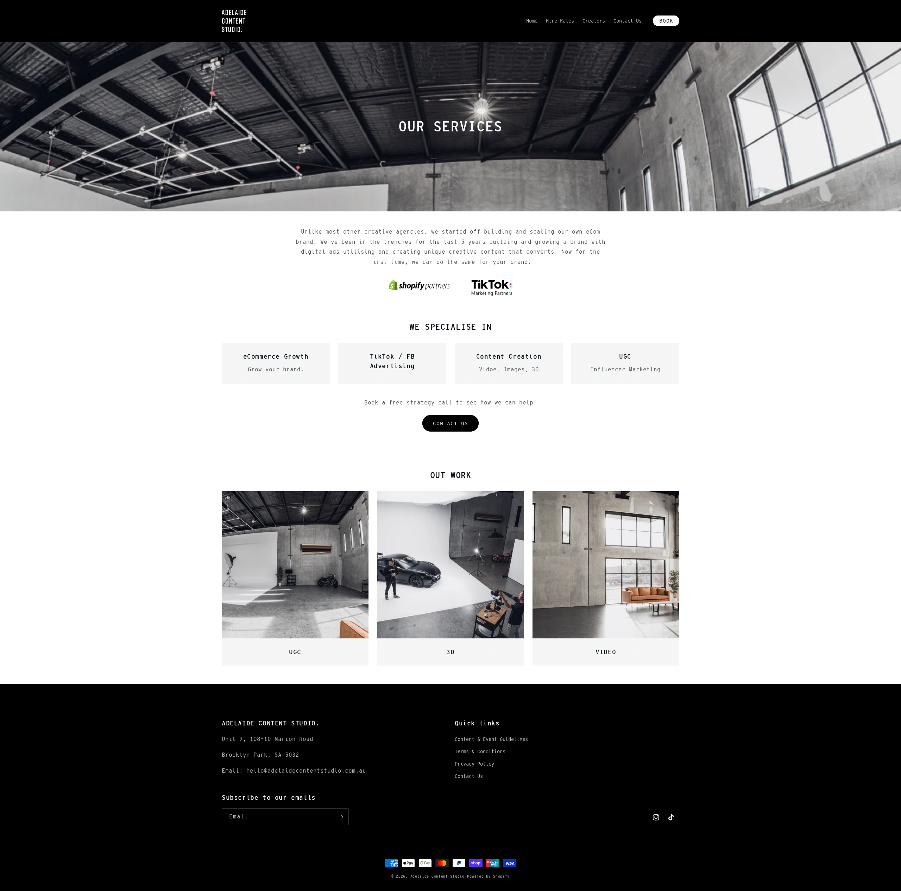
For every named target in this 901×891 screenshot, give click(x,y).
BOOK (666, 21)
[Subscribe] (340, 817)
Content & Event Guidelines (491, 739)
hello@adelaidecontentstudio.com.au (306, 770)
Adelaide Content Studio (437, 876)
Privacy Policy (474, 764)
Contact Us (469, 776)
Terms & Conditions (480, 751)
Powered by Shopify (488, 876)
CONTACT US (450, 423)
